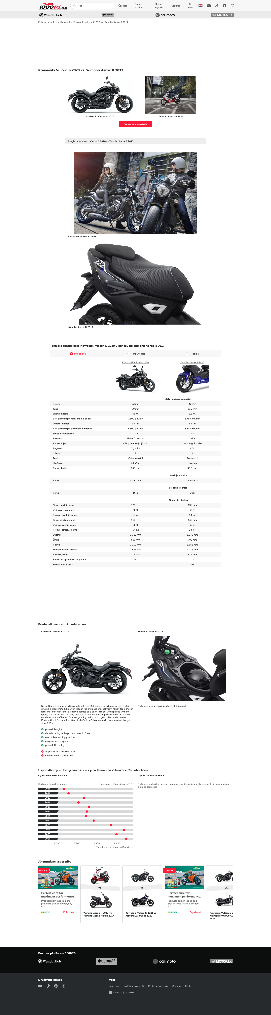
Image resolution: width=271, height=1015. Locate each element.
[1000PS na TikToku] (217, 6)
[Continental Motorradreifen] (108, 15)
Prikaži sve (80, 353)
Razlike (195, 353)
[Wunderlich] (50, 15)
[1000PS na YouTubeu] (209, 6)
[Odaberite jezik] (200, 5)
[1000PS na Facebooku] (224, 6)
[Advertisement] (135, 46)
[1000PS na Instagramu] (232, 6)
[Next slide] (226, 894)
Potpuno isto (138, 353)
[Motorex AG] (222, 15)
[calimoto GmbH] (165, 15)
